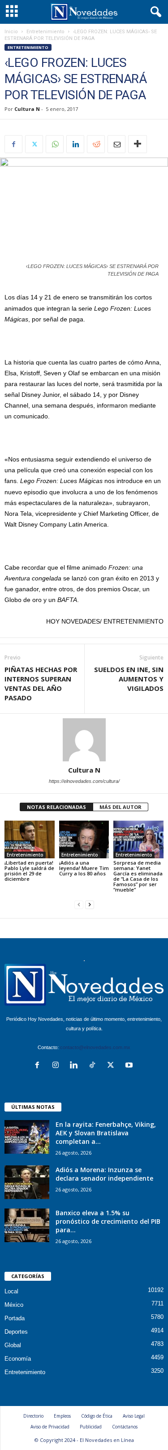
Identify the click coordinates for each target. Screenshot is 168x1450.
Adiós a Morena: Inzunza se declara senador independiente (104, 1173)
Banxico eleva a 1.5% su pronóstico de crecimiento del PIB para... (108, 1221)
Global (12, 1345)
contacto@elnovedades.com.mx (95, 1047)
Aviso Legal (134, 1416)
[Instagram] (57, 1066)
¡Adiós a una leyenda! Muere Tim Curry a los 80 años (84, 868)
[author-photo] (84, 739)
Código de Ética (96, 1416)
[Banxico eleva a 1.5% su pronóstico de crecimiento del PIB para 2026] (26, 1225)
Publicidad (91, 1427)
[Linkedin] (75, 144)
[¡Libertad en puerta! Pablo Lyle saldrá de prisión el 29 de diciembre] (29, 839)
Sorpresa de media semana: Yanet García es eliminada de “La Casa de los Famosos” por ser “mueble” (138, 876)
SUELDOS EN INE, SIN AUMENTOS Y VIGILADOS (129, 679)
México (13, 1304)
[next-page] (89, 905)
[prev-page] (78, 905)
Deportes (16, 1331)
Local (11, 1291)
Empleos (62, 1416)
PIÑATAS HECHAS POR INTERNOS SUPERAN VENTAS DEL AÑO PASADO (40, 683)
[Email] (116, 144)
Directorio (33, 1416)
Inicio (11, 32)
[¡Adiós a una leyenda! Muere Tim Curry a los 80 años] (84, 839)
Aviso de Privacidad (49, 1427)
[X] (34, 144)
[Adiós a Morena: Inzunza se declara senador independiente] (26, 1182)
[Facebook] (13, 144)
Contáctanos (125, 1427)
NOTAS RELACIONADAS (56, 807)
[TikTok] (94, 1066)
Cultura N (27, 108)
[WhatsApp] (55, 144)
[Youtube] (130, 1066)
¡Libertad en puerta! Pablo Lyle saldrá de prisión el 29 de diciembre (29, 870)
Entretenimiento (45, 32)
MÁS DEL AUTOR (120, 807)
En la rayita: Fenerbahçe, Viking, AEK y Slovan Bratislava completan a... (106, 1133)
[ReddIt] (96, 144)
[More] (137, 144)
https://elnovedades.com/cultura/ (84, 781)
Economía (17, 1358)
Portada (14, 1318)
